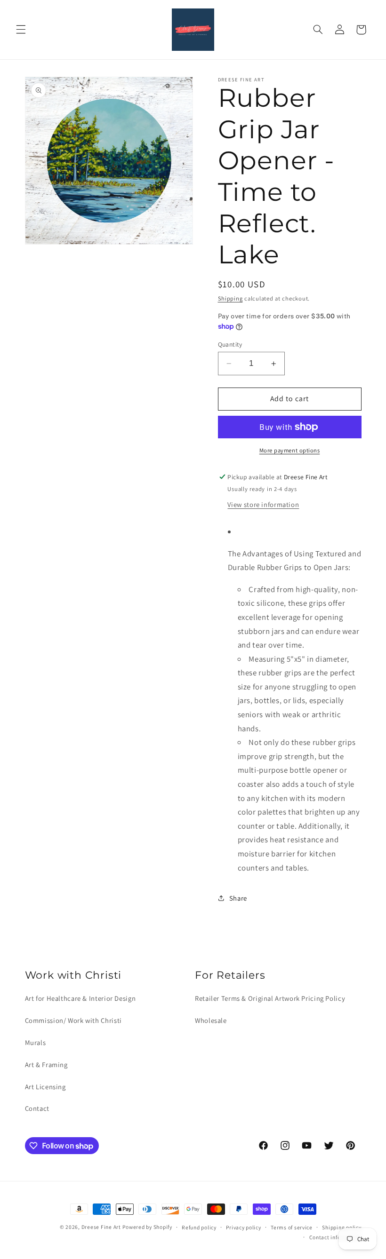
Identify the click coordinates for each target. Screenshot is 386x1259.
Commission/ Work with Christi (73, 1020)
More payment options (289, 450)
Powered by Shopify (147, 1226)
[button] (21, 29)
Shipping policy (341, 1227)
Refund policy (199, 1227)
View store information (263, 504)
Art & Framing (46, 1064)
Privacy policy (243, 1227)
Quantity (230, 344)
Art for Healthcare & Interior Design (80, 998)
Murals (35, 1042)
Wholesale (211, 1020)
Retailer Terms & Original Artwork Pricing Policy (270, 998)
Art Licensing (45, 1086)
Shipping (230, 298)
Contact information (335, 1237)
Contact (37, 1108)
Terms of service (292, 1227)
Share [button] (238, 898)
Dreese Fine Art (101, 1226)
